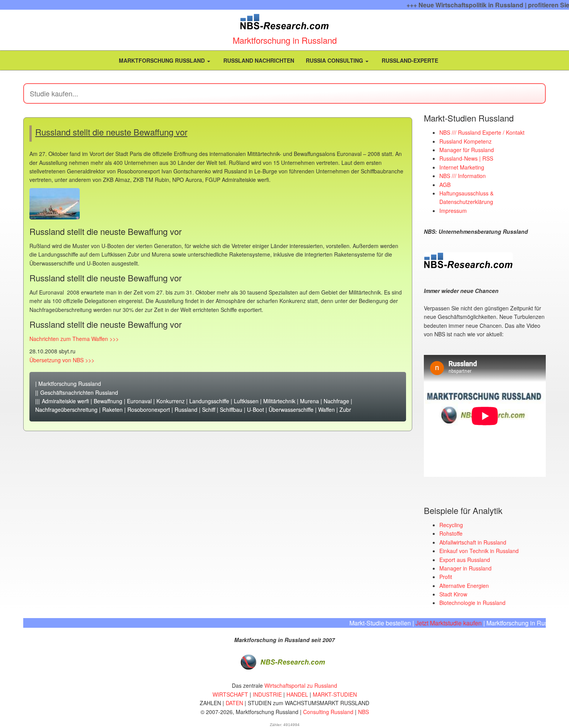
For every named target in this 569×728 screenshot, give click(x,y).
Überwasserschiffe (291, 409)
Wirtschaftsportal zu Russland (300, 685)
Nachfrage (336, 401)
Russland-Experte (409, 60)
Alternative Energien (464, 585)
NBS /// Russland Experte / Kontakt (481, 132)
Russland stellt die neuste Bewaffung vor (111, 132)
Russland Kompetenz (465, 141)
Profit (445, 577)
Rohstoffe (451, 533)
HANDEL (297, 694)
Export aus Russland (464, 560)
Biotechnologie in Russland (472, 602)
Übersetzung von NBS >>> (61, 360)
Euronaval (139, 401)
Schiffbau (231, 409)
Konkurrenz (170, 401)
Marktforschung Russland (161, 60)
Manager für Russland (466, 150)
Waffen (326, 409)
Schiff (208, 409)
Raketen (112, 409)
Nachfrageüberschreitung (66, 409)
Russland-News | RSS (466, 158)
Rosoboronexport (148, 409)
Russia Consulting (335, 60)
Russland (186, 409)
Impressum (453, 210)
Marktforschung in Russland (285, 40)
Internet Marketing (461, 167)
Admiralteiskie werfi (65, 401)
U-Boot (255, 409)
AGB (445, 184)
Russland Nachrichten (258, 60)
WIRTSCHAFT (230, 694)
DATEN (234, 703)
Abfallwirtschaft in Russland (472, 542)
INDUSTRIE (267, 694)
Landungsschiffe (209, 401)
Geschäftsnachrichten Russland (79, 392)
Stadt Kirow (453, 594)
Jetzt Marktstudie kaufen (436, 622)
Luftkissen (246, 401)
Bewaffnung (108, 401)
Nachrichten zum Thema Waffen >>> (74, 339)
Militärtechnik (279, 401)
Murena (309, 401)
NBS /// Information (462, 176)
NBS (363, 712)
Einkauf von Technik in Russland (479, 551)
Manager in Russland (465, 568)
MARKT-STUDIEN (335, 694)
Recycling (451, 525)
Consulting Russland (328, 712)
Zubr (345, 409)
